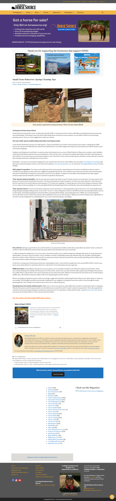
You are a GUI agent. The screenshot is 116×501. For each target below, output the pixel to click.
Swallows (39, 360)
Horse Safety (52, 415)
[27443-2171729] (87, 74)
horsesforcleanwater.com (62, 164)
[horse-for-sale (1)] (58, 47)
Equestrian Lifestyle (54, 400)
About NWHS (39, 468)
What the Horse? (53, 443)
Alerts (50, 388)
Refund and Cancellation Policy (44, 476)
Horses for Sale (53, 421)
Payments (38, 466)
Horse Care (52, 405)
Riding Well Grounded (55, 439)
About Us (84, 1)
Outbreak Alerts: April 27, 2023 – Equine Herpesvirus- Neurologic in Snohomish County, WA (40, 364)
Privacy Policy (39, 470)
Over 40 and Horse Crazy (56, 429)
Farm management (53, 358)
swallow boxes (31, 360)
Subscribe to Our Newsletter (19, 468)
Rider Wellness (53, 435)
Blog (19, 84)
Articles (45, 12)
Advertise (80, 12)
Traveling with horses (55, 441)
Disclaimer (38, 472)
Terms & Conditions (41, 474)
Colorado (92, 477)
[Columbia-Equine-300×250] (57, 74)
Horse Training (53, 417)
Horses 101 (52, 419)
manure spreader (78, 358)
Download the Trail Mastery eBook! (72, 1)
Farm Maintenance (42, 358)
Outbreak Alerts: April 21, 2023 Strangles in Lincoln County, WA (32, 362)
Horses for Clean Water (94, 290)
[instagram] (16, 480)
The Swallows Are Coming (91, 162)
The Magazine (17, 12)
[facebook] (13, 480)
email (75, 494)
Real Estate (56, 12)
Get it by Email (58, 374)
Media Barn (52, 425)
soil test (24, 360)
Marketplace (69, 12)
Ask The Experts (53, 392)
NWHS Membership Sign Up (19, 472)
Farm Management (34, 84)
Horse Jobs (52, 411)
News (37, 12)
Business (51, 396)
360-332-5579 (69, 494)
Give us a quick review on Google (45, 485)
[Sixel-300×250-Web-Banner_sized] (28, 74)
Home (15, 84)
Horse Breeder (53, 404)
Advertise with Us (93, 1)
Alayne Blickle (18, 358)
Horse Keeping (53, 413)
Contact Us (102, 1)
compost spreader (31, 358)
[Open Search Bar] (102, 12)
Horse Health (52, 408)
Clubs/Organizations (55, 398)
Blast (24, 358)
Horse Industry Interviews (57, 409)
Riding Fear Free (53, 437)
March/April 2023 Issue (90, 358)
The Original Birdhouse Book (89, 164)
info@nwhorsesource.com (93, 490)
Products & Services (54, 431)
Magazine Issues (16, 470)
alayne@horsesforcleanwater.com (44, 351)
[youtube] (19, 480)
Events (28, 12)
